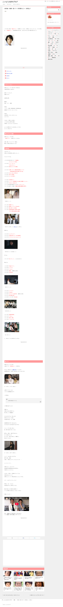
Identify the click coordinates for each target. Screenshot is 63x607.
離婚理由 (54, 57)
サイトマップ (9, 4)
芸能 (5, 11)
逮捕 (58, 55)
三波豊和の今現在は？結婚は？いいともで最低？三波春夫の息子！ (8, 578)
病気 (56, 52)
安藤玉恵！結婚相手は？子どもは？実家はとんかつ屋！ (39, 589)
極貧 (57, 47)
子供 (52, 42)
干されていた (57, 43)
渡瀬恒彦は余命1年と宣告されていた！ (39, 578)
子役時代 (57, 42)
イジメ (49, 30)
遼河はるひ (15, 226)
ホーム (4, 4)
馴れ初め (50, 59)
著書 (55, 55)
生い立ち (50, 52)
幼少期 (50, 45)
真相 (49, 54)
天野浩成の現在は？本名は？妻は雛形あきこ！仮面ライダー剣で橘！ (29, 589)
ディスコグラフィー (56, 30)
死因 (49, 49)
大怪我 (49, 40)
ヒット (56, 32)
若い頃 (50, 56)
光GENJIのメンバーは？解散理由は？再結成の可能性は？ (18, 578)
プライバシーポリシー (16, 4)
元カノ (49, 35)
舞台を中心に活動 (9, 73)
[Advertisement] (23, 19)
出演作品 (8, 75)
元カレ (54, 35)
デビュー (50, 32)
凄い (53, 37)
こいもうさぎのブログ (10, 2)
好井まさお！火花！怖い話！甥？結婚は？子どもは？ (8, 589)
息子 (49, 47)
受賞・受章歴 (57, 38)
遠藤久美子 (15, 369)
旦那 (53, 47)
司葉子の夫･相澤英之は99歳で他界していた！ (28, 578)
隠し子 (49, 57)
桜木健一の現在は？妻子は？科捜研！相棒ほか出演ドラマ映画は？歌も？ (18, 589)
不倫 (55, 33)
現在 (49, 50)
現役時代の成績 (54, 50)
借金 (58, 33)
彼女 (57, 45)
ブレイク (50, 33)
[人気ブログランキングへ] (50, 17)
